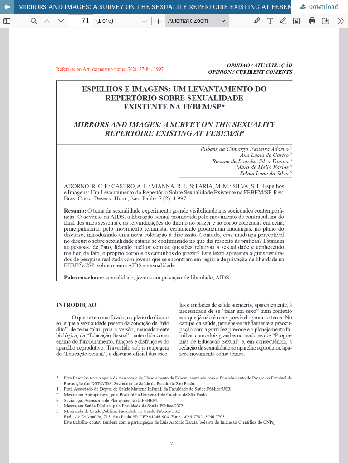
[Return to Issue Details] (7, 7)
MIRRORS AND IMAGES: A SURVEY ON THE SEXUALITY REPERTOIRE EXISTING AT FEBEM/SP (160, 6)
